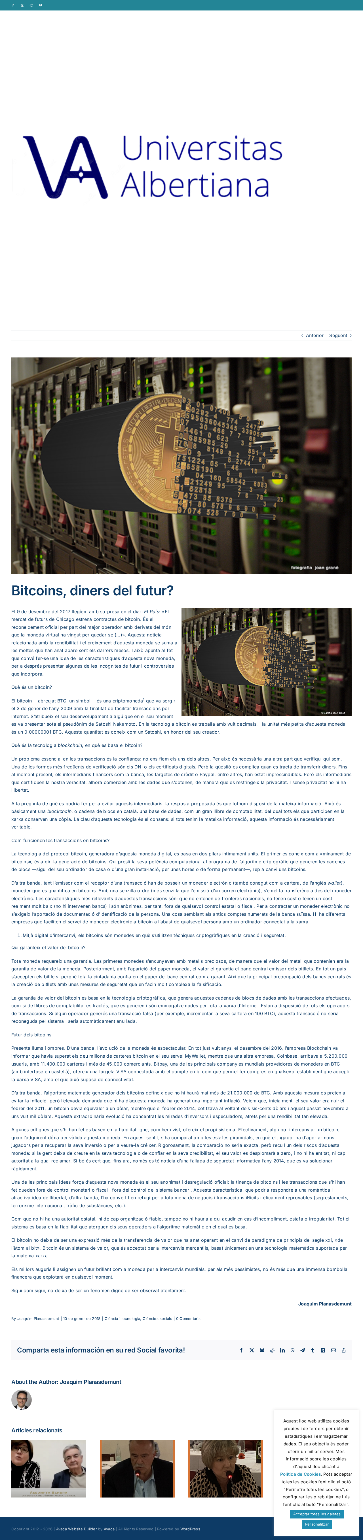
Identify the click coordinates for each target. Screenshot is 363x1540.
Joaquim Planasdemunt (38, 1318)
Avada (109, 1529)
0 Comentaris (188, 1318)
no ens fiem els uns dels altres (176, 759)
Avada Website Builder (76, 1529)
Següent (338, 335)
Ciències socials (157, 1318)
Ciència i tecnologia (122, 1318)
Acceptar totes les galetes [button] (317, 1514)
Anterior (315, 335)
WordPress (190, 1529)
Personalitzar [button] (317, 1524)
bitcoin (24, 701)
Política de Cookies (300, 1474)
